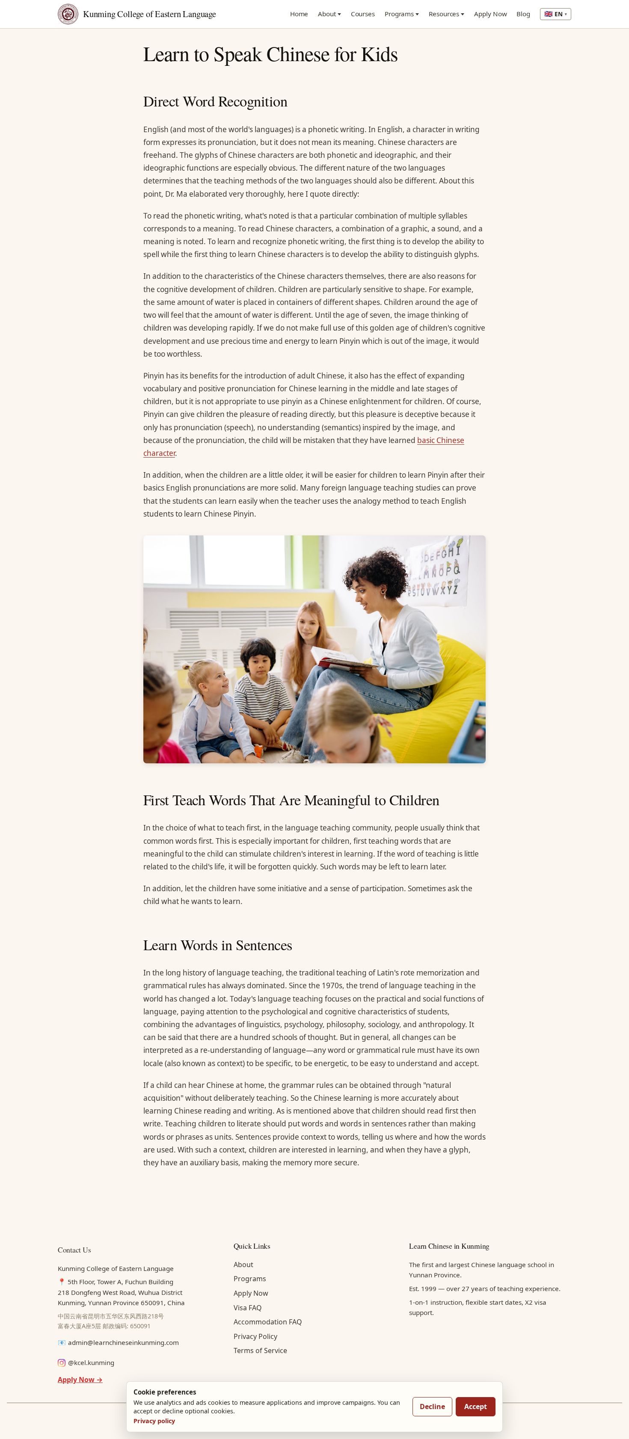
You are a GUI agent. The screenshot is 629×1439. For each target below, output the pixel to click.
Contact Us (74, 1249)
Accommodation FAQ (268, 1322)
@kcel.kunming (91, 1362)
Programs (399, 13)
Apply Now (490, 13)
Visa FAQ (248, 1307)
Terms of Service (260, 1350)
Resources (444, 13)
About (327, 13)
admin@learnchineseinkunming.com (123, 1342)
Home (299, 13)
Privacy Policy (255, 1336)
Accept (475, 1406)
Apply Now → (80, 1379)
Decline (432, 1406)
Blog (523, 13)
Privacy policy (154, 1421)
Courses (363, 13)
